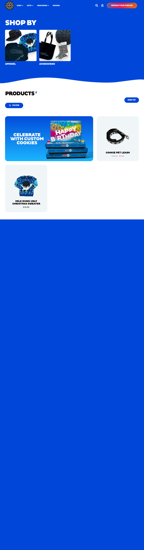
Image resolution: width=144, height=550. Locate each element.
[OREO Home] (9, 5)
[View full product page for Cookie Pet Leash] (117, 137)
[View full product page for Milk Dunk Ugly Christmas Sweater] (26, 186)
